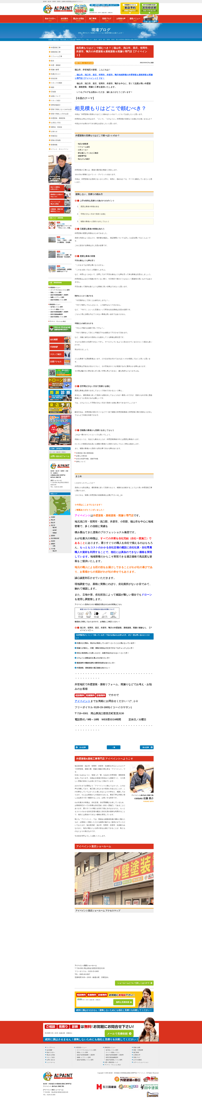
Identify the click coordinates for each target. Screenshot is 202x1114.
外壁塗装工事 (55, 47)
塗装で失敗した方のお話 (59, 114)
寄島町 (55, 533)
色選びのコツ (55, 74)
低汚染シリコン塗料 (56, 307)
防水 (52, 61)
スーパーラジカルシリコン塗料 (60, 290)
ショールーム (51, 1062)
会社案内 (64, 19)
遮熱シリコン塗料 (55, 292)
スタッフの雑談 (56, 83)
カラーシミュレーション (140, 1062)
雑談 (52, 87)
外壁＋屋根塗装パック (111, 1062)
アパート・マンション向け (57, 321)
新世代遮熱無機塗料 (56, 314)
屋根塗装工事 (55, 52)
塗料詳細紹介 (55, 105)
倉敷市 (53, 543)
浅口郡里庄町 (55, 538)
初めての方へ (50, 19)
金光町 (55, 530)
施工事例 (92, 19)
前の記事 (146, 747)
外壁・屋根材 (55, 65)
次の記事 (82, 747)
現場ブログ (106, 19)
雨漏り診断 (136, 1047)
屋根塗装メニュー (109, 1047)
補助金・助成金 (56, 127)
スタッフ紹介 (55, 100)
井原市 (53, 541)
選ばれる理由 (78, 19)
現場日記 (54, 136)
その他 (53, 548)
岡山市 (53, 520)
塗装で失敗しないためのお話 (84, 63)
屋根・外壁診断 (138, 1050)
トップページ (51, 1047)
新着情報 (54, 145)
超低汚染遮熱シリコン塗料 (58, 300)
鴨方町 (55, 527)
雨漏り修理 (55, 69)
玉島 (54, 546)
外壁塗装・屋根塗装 (58, 118)
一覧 (113, 747)
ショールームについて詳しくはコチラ (133, 983)
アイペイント (82, 701)
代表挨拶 (54, 347)
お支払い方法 (55, 122)
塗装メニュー (135, 19)
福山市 (53, 522)
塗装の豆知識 (55, 140)
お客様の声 (120, 19)
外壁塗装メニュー (81, 1047)
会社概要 (54, 339)
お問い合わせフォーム (59, 456)
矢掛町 (53, 517)
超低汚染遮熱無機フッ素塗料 (59, 295)
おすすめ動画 (137, 1060)
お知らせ (54, 131)
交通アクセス (56, 362)
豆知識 (53, 92)
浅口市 (53, 525)
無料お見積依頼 (122, 1002)
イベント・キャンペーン (59, 149)
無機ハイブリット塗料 (57, 297)
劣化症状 (54, 78)
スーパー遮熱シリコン (57, 309)
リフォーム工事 (56, 56)
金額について (55, 96)
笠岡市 (53, 535)
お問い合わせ (51, 1060)
